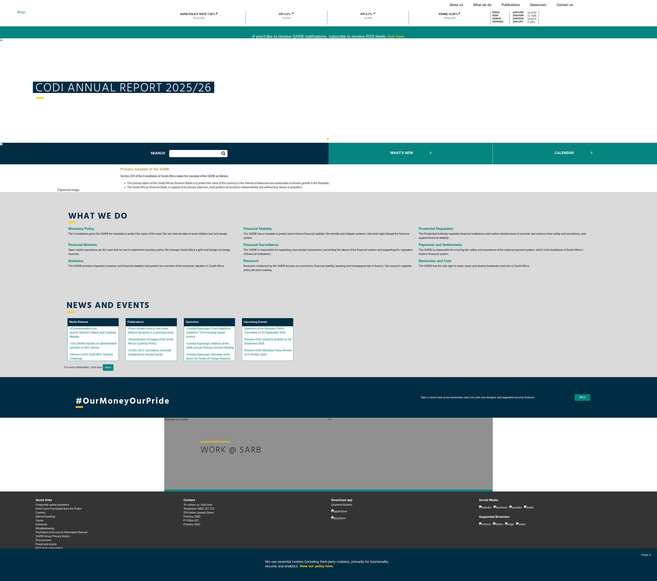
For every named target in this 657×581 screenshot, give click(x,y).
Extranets (41, 524)
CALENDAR (564, 153)
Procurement (43, 540)
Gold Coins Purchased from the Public (59, 508)
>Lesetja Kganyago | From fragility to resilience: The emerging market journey (208, 332)
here (209, 504)
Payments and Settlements (440, 245)
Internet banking (45, 516)
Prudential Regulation (436, 229)
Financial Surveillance (260, 245)
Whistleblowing (45, 528)
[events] (422, 153)
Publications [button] (511, 5)
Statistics (75, 261)
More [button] (108, 367)
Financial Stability (257, 229)
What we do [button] (482, 5)
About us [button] (456, 5)
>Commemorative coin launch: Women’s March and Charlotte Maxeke (93, 332)
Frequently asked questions (52, 504)
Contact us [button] (565, 5)
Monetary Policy (81, 229)
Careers (40, 512)
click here (395, 26)
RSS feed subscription (49, 548)
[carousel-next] (19, 89)
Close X (646, 554)
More (582, 397)
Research (251, 261)
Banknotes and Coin (435, 261)
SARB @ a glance (88, 87)
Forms (39, 520)
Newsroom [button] (538, 5)
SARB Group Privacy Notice (53, 536)
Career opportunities (215, 442)
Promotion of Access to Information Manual (61, 532)
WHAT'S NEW (401, 153)
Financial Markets (82, 245)
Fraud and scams (46, 544)
